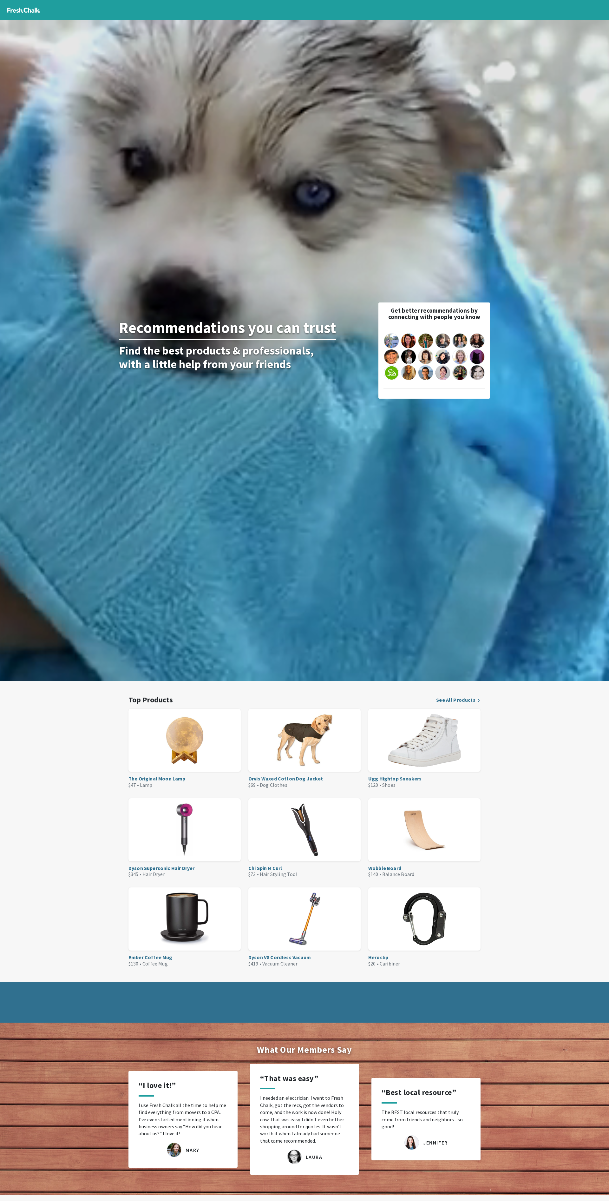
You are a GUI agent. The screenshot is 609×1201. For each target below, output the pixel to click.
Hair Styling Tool (279, 874)
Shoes (389, 785)
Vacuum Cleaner (280, 963)
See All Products (455, 700)
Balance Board (398, 874)
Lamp (146, 785)
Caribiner (390, 963)
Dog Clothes (273, 785)
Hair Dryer (153, 874)
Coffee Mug (155, 963)
